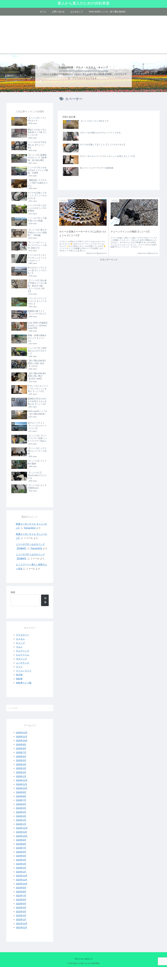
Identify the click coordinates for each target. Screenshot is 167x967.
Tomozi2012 (29, 528)
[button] (50, 707)
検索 (13, 592)
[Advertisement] (83, 35)
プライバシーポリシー (83, 959)
